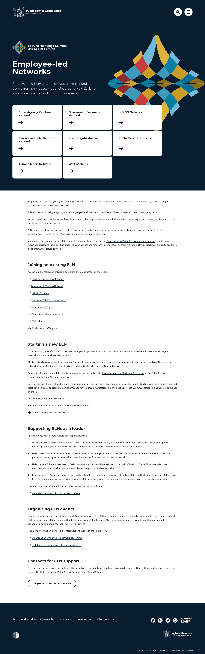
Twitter (168, 620)
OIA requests (105, 619)
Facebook (153, 620)
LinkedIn (160, 620)
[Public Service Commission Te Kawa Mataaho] (39, 12)
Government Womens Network (47, 285)
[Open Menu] (188, 12)
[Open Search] (178, 12)
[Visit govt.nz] (178, 633)
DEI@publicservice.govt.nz (51, 583)
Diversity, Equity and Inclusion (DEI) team (123, 372)
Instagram (175, 620)
